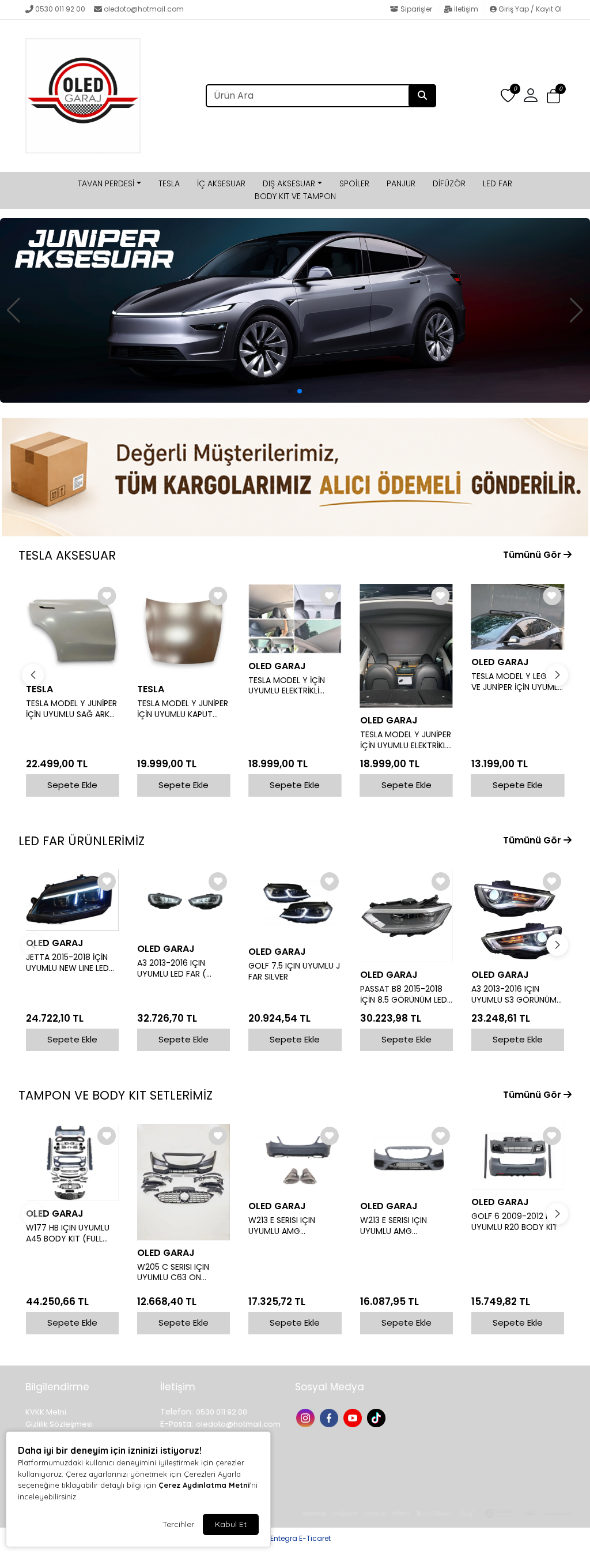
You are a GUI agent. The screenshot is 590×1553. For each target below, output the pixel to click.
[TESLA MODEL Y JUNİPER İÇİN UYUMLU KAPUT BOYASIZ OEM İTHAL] (183, 630)
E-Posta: (176, 1424)
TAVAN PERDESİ (106, 183)
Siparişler (416, 9)
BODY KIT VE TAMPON (295, 196)
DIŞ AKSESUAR (289, 183)
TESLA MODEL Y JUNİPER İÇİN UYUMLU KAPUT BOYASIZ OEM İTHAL (182, 709)
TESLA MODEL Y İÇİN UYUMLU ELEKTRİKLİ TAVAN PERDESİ (286, 686)
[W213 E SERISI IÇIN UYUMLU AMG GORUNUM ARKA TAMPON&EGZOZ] (294, 1159)
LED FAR (497, 183)
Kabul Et (231, 1524)
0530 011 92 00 (60, 9)
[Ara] (422, 95)
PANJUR (401, 183)
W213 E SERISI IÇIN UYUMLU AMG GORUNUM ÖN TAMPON (405, 1226)
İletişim (466, 9)
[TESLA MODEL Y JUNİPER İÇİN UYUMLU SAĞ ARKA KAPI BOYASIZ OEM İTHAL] (72, 630)
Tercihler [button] (178, 1524)
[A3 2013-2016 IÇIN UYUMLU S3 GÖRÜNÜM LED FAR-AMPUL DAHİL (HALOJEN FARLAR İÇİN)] (517, 915)
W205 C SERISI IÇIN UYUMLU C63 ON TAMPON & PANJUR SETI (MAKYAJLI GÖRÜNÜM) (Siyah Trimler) (183, 1273)
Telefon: (176, 1411)
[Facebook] (330, 1416)
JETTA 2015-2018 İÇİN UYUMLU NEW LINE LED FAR (67, 963)
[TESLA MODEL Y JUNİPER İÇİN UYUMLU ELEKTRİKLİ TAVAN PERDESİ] (406, 646)
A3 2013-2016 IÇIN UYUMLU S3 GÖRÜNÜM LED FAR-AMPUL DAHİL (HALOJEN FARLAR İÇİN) (515, 995)
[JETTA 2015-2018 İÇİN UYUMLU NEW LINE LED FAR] (72, 900)
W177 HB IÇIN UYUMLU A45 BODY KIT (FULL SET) (67, 1233)
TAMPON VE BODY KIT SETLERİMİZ (115, 1095)
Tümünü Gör (533, 554)
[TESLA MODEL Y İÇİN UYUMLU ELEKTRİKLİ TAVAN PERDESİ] (294, 618)
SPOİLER (354, 183)
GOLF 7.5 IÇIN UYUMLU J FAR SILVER (294, 971)
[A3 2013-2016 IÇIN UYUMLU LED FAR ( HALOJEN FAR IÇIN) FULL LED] (183, 902)
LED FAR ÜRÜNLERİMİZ (81, 840)
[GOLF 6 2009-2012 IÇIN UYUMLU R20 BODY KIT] (517, 1157)
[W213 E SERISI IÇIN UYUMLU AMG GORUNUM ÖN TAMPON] (406, 1159)
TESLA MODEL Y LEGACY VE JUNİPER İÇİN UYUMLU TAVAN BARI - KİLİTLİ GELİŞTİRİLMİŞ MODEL (517, 682)
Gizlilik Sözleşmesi (59, 1424)
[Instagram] (307, 1416)
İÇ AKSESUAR (221, 183)
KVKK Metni (45, 1411)
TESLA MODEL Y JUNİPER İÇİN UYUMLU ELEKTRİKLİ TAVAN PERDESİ (405, 740)
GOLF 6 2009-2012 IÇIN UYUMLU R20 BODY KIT (516, 1222)
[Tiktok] (377, 1416)
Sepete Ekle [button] (72, 785)
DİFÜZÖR (449, 183)
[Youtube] (354, 1416)
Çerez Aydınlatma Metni (203, 1485)
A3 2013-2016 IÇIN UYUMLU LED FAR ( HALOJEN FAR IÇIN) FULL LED (182, 969)
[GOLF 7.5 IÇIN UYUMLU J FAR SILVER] (294, 904)
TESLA (169, 183)
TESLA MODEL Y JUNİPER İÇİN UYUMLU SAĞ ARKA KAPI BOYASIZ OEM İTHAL (71, 709)
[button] (553, 96)
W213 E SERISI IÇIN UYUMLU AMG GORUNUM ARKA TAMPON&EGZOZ (281, 1226)
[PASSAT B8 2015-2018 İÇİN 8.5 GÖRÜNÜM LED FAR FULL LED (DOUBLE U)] (406, 915)
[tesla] (295, 310)
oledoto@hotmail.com (144, 9)
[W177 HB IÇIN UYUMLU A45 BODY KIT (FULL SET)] (72, 1162)
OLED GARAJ (277, 666)
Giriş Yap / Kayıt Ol (529, 9)
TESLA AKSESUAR (67, 555)
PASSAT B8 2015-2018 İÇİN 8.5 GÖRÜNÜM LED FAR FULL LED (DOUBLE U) (403, 995)
